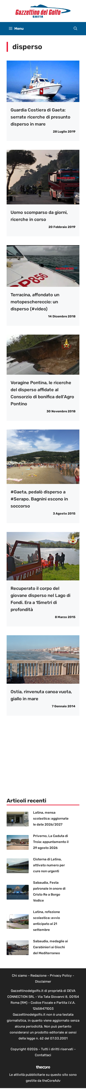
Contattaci (43, 1055)
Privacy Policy (61, 976)
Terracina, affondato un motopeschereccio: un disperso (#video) (35, 301)
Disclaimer (43, 981)
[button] (75, 28)
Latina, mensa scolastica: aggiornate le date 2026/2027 (51, 818)
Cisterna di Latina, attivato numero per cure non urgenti (49, 865)
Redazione (38, 976)
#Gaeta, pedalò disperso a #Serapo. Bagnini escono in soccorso (39, 499)
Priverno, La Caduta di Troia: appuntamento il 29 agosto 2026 (51, 842)
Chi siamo (19, 976)
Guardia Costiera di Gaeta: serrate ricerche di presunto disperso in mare (40, 117)
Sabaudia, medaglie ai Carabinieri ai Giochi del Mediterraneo (50, 947)
